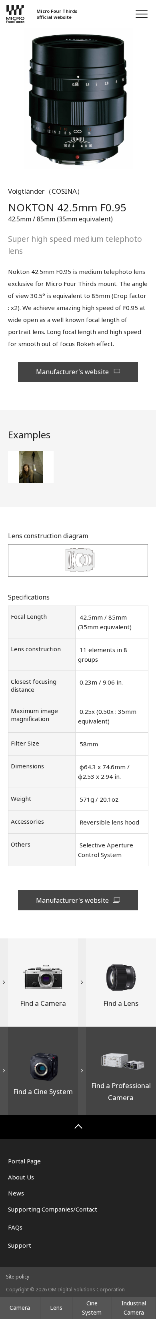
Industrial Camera (134, 1307)
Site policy (17, 1276)
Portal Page (24, 1161)
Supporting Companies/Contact (52, 1209)
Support (19, 1245)
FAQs (15, 1227)
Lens (56, 1307)
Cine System (92, 1307)
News (16, 1193)
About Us (21, 1177)
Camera (20, 1307)
